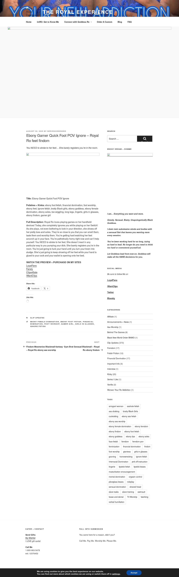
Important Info (113, 363)
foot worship (52, 324)
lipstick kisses (140, 466)
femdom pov (137, 441)
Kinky (109, 374)
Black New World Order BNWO (121, 337)
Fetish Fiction (113, 353)
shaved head (135, 486)
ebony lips (130, 436)
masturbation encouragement (122, 471)
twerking (144, 496)
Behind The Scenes (116, 332)
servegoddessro (56, 131)
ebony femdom (141, 426)
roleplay (130, 481)
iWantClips (31, 275)
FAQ (130, 21)
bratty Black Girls (130, 411)
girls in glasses (84, 324)
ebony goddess (115, 436)
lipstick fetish (124, 466)
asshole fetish (133, 406)
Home (28, 21)
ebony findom (115, 431)
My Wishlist (30, 537)
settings (116, 574)
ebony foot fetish (71, 322)
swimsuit (141, 491)
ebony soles (144, 436)
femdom (125, 441)
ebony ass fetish (129, 416)
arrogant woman (116, 406)
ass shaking (114, 411)
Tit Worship (132, 496)
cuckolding (113, 416)
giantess (127, 451)
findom (147, 446)
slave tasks (114, 491)
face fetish (113, 441)
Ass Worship (112, 327)
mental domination (117, 476)
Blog (120, 21)
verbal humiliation (116, 501)
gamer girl (67, 324)
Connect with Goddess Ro (77, 21)
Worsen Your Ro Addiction (118, 389)
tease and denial (116, 496)
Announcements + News (118, 321)
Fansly (29, 269)
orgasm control (135, 476)
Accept (134, 573)
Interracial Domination (118, 461)
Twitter (110, 292)
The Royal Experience (78, 11)
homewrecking (126, 456)
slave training (128, 491)
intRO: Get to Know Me (48, 21)
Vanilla (110, 384)
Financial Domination (116, 358)
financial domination (132, 446)
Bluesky (111, 298)
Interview (111, 368)
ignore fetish (38, 326)
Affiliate (110, 316)
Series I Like (112, 379)
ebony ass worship (117, 421)
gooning (112, 456)
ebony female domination (44, 322)
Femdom (111, 348)
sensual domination (117, 486)
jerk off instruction (139, 461)
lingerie (112, 466)
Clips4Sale (31, 272)
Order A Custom (104, 21)
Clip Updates (37, 318)
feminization (114, 446)
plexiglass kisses (116, 481)
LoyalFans (31, 265)
